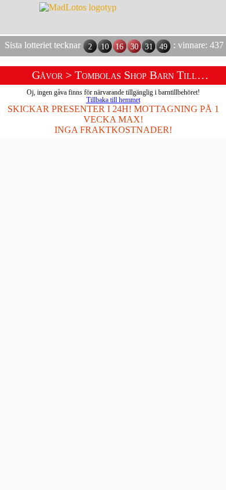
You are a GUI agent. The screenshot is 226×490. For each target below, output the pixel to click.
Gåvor (47, 75)
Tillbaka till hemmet (113, 100)
